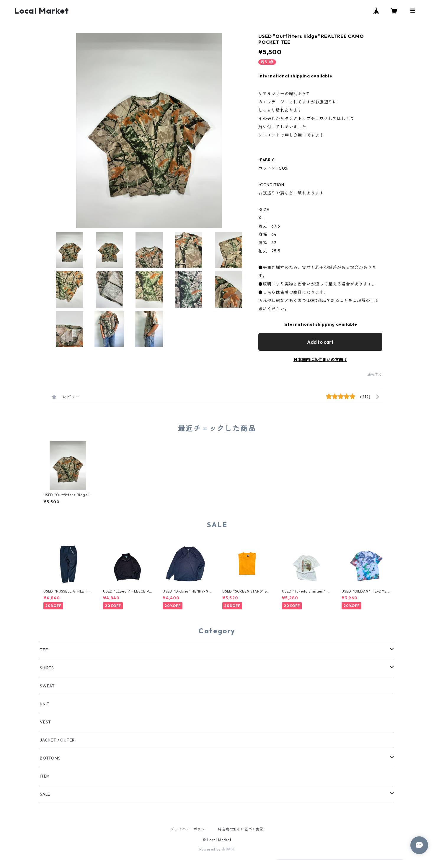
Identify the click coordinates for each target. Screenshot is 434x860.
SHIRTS (47, 668)
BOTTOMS (50, 758)
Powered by (210, 849)
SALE (45, 794)
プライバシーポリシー (189, 829)
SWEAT (47, 686)
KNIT (45, 704)
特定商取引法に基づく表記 (240, 829)
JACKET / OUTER (57, 740)
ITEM (45, 776)
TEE (44, 650)
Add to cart (320, 342)
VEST (45, 722)
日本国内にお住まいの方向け (320, 359)
